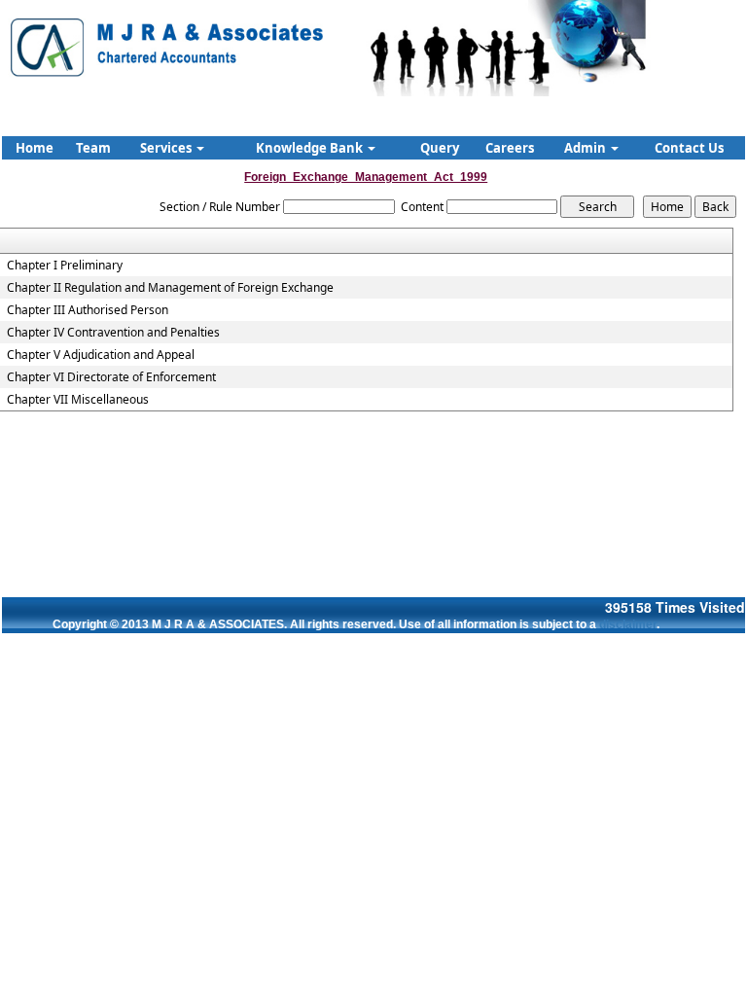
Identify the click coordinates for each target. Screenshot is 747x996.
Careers (509, 148)
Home (34, 148)
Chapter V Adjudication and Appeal (101, 355)
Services (167, 148)
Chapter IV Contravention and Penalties (113, 332)
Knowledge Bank (311, 148)
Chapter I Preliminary (65, 265)
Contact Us (689, 148)
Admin (586, 148)
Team (93, 148)
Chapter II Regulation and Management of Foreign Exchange (170, 288)
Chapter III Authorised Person (87, 310)
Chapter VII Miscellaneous (78, 400)
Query (439, 148)
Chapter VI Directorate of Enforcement (111, 377)
